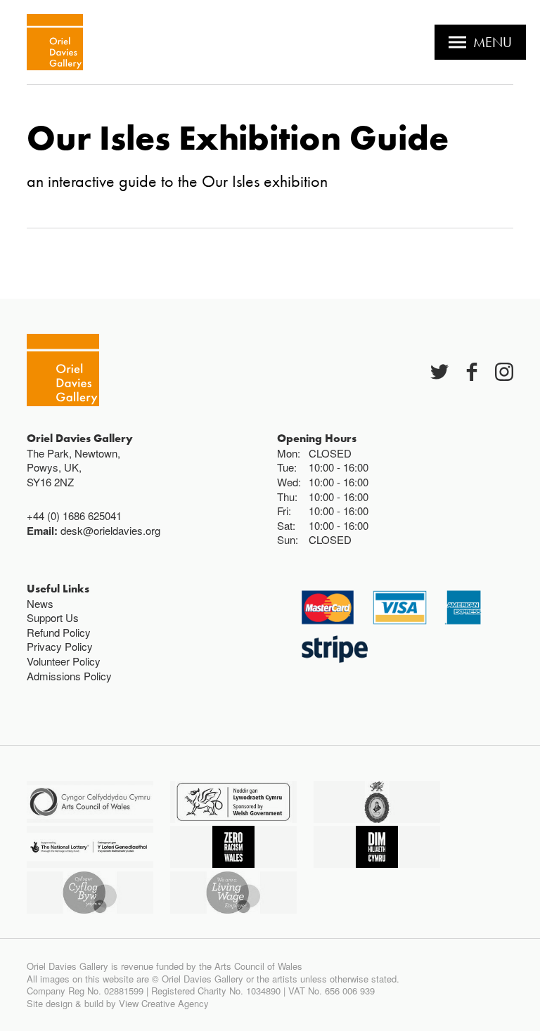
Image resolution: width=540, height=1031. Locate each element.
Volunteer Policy (64, 661)
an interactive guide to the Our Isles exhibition (177, 181)
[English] (55, 42)
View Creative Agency (164, 1003)
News (40, 603)
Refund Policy (59, 632)
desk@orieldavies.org (110, 530)
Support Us (53, 617)
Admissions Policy (69, 675)
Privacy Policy (60, 646)
